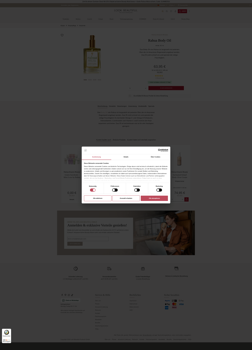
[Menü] (10, 330)
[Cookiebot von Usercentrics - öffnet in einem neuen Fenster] (159, 150)
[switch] (115, 190)
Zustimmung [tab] (96, 157)
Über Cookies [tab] (155, 157)
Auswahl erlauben (126, 198)
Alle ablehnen (97, 198)
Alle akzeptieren (154, 198)
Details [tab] (126, 157)
